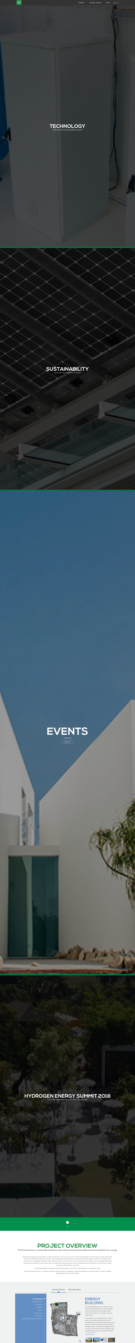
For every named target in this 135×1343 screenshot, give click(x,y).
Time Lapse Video (90, 1332)
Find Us (108, 2)
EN (114, 2)
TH (117, 2)
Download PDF (90, 1334)
